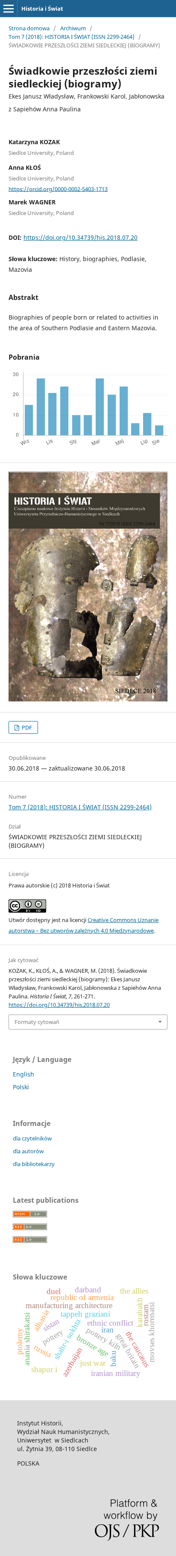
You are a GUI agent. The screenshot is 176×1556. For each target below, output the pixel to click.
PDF (26, 727)
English (23, 1074)
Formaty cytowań (37, 1022)
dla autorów (28, 1151)
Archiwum (73, 28)
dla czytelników (32, 1138)
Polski (21, 1087)
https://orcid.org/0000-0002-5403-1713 (58, 188)
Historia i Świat (42, 8)
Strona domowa (29, 28)
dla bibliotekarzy (34, 1164)
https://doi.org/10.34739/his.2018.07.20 (80, 237)
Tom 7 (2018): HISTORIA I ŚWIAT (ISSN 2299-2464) (72, 37)
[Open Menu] (8, 8)
